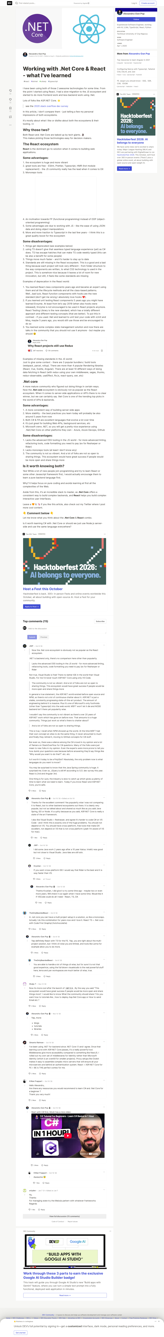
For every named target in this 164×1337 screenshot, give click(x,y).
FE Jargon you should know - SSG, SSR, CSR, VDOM (134, 83)
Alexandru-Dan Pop (37, 54)
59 (53, 351)
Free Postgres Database (138, 1318)
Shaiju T (32, 984)
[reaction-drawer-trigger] (10, 91)
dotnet (34, 81)
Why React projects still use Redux (50, 345)
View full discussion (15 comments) (64, 1216)
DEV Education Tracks (49, 1318)
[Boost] (10, 117)
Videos (35, 1318)
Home (8, 1318)
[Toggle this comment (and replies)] (25, 650)
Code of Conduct (58, 1221)
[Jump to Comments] (10, 100)
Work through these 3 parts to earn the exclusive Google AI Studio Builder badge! (63, 1275)
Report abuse (73, 1221)
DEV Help (62, 1318)
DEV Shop (153, 1318)
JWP (31, 646)
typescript (53, 81)
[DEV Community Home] (9, 3)
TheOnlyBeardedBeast (38, 913)
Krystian (37, 866)
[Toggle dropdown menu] (105, 534)
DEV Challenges (18, 1318)
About (117, 1318)
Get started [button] (20, 1333)
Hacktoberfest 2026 (125, 155)
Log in (134, 3)
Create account (148, 3)
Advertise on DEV (74, 1318)
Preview (43, 637)
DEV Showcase (107, 1318)
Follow (136, 19)
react (26, 81)
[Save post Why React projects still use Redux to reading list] (102, 350)
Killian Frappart (35, 1081)
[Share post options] (10, 125)
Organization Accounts (91, 1318)
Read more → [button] (65, 1295)
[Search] (16, 3)
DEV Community (48, 1315)
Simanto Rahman (36, 1042)
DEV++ (28, 1318)
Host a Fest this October (43, 589)
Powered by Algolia (81, 3)
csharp (42, 81)
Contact (124, 1318)
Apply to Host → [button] (32, 606)
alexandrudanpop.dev (76, 56)
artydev (32, 1190)
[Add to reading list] (10, 109)
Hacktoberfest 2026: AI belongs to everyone (132, 141)
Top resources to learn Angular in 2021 (133, 61)
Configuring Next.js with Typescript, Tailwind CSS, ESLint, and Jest (136, 72)
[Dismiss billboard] (158, 1321)
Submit (32, 637)
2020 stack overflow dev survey (51, 106)
